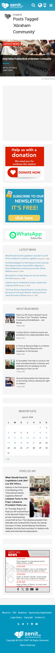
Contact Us (40, 617)
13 (27, 438)
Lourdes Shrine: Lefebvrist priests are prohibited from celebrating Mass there (32, 333)
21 (34, 443)
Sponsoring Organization (40, 612)
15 (40, 438)
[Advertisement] (27, 113)
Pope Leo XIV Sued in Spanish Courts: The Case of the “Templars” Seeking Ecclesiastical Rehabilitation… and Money (32, 319)
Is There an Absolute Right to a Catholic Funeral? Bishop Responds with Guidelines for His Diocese (32, 348)
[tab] (17, 553)
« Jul (7, 459)
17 (8, 443)
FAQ (14, 612)
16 (46, 438)
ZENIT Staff (8, 70)
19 (21, 443)
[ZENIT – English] (15, 5)
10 (8, 438)
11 (15, 438)
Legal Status (16, 617)
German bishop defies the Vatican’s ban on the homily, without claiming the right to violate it (33, 381)
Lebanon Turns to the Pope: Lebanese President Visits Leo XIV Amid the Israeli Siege (16, 505)
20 (27, 443)
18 (15, 443)
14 (34, 438)
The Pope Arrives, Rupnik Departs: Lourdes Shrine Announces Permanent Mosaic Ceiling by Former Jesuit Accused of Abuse (26, 292)
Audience (22, 612)
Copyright (28, 617)
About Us (6, 612)
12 (21, 438)
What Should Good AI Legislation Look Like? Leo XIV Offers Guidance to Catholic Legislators (16, 483)
